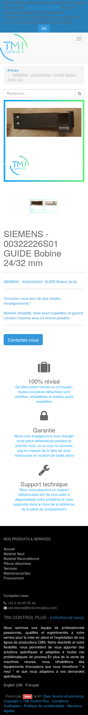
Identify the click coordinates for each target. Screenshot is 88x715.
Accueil (9, 548)
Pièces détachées (17, 563)
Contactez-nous (23, 339)
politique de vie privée (43, 7)
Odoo (27, 696)
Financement (14, 578)
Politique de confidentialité (44, 705)
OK (44, 28)
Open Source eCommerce (63, 696)
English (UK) (13, 684)
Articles (13, 70)
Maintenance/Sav (17, 573)
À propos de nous (67, 617)
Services (11, 568)
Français (32, 684)
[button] (7, 162)
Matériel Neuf (14, 553)
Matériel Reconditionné (21, 558)
